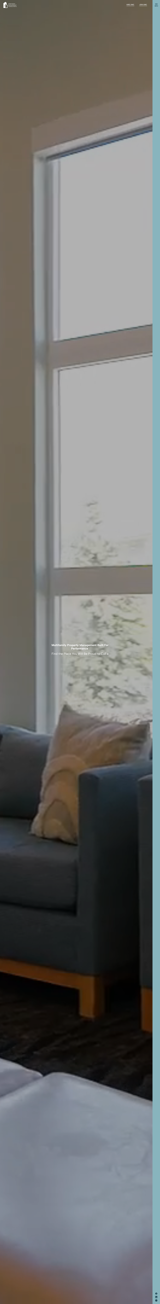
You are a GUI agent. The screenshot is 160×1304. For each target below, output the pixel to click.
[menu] (156, 4)
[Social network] (156, 1293)
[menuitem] (130, 4)
